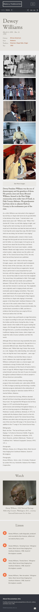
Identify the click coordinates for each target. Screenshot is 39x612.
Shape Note (19, 43)
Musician (13, 43)
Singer (26, 43)
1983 (11, 45)
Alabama (13, 40)
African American (15, 38)
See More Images (19, 184)
